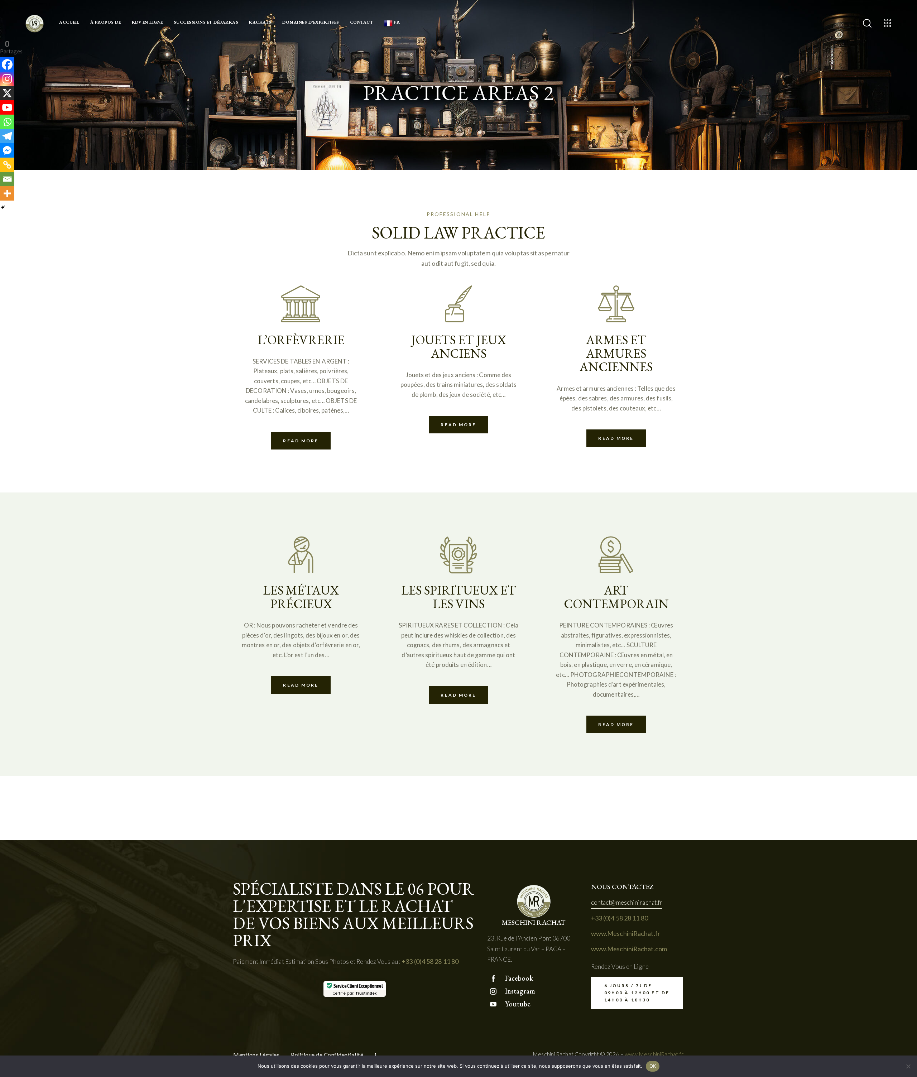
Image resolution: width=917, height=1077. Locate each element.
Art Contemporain (616, 597)
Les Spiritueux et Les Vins (458, 597)
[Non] (908, 1066)
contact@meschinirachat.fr (627, 902)
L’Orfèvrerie (301, 340)
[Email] (7, 179)
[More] (7, 193)
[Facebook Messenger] (7, 150)
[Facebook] (7, 64)
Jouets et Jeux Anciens (458, 346)
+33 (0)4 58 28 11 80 (430, 961)
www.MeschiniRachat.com (629, 949)
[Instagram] (7, 79)
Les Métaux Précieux (301, 597)
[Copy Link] (7, 165)
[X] (7, 93)
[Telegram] (7, 136)
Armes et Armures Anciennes (616, 353)
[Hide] (3, 207)
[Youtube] (7, 107)
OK (652, 1066)
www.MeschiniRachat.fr (625, 933)
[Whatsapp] (7, 122)
